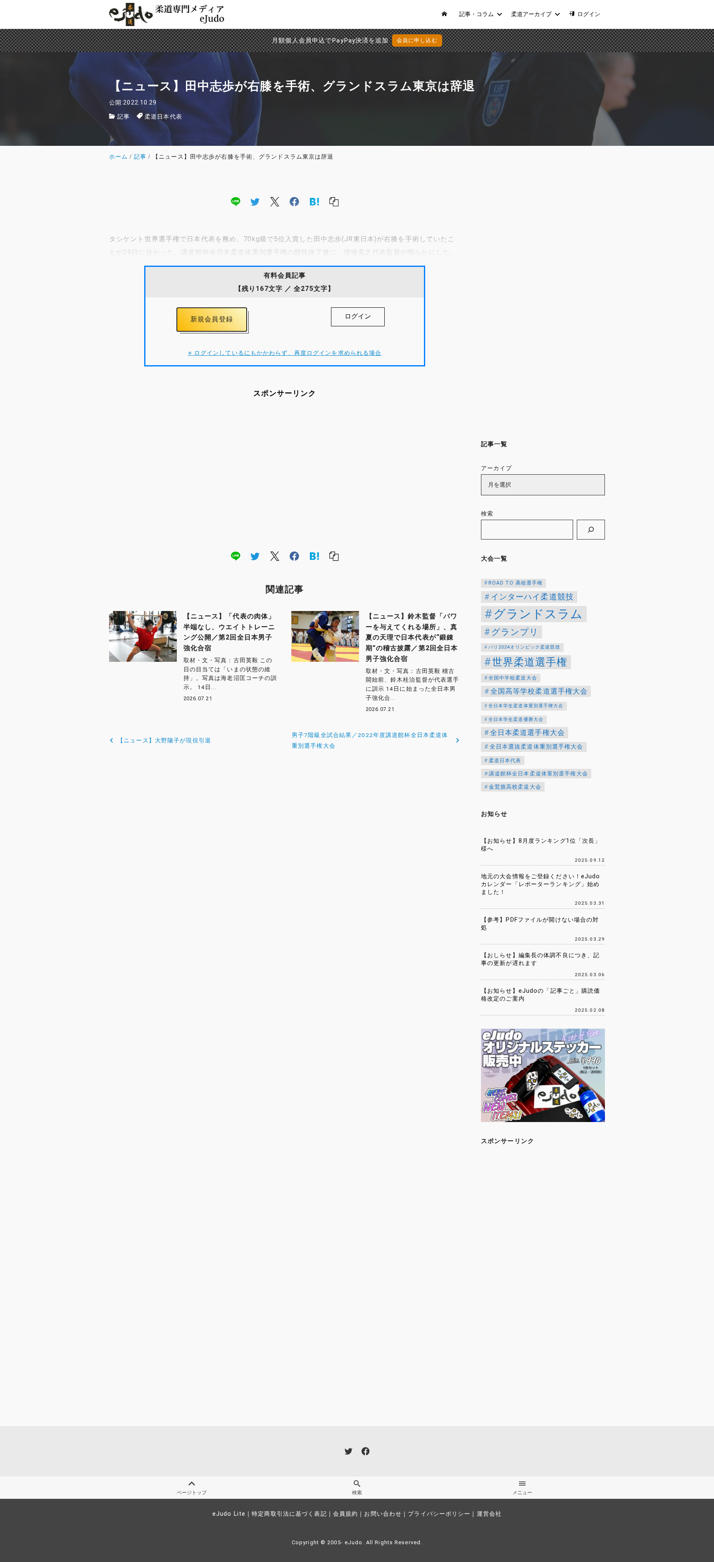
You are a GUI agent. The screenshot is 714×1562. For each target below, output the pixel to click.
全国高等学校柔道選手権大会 (539, 691)
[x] (274, 201)
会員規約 (345, 1513)
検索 (487, 513)
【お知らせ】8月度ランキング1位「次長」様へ (541, 844)
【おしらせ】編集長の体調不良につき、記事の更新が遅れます (540, 959)
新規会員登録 (211, 319)
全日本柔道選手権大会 (527, 732)
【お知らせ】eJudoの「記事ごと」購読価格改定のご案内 (540, 994)
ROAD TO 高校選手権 (515, 583)
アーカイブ (496, 468)
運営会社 (489, 1513)
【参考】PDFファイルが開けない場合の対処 (540, 923)
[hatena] (314, 201)
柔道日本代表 (163, 116)
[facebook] (294, 201)
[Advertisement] (284, 474)
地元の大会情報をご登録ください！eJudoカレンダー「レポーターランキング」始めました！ (540, 884)
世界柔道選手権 (530, 662)
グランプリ (515, 632)
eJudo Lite (228, 1513)
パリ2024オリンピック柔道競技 (524, 647)
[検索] (591, 530)
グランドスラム (538, 614)
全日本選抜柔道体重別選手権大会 (536, 746)
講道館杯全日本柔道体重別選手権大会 (538, 773)
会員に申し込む (417, 40)
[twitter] (254, 201)
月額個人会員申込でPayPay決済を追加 (330, 40)
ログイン (358, 316)
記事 (123, 116)
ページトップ (192, 1492)
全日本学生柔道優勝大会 (515, 719)
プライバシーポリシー (439, 1513)
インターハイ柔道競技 (532, 597)
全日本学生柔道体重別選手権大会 (526, 705)
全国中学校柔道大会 (512, 678)
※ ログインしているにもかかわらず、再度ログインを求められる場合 (285, 353)
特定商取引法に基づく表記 (289, 1513)
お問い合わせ (383, 1513)
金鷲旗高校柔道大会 (515, 787)
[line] (235, 201)
